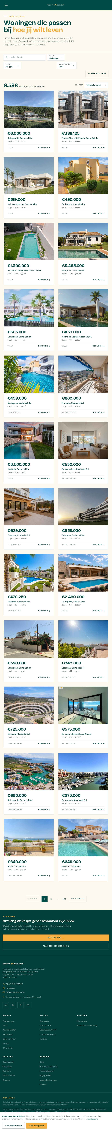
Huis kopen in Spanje (48, 1066)
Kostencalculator (47, 1071)
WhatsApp (10, 988)
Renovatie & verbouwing (87, 1025)
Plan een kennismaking (56, 946)
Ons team (7, 1071)
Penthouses (7, 1034)
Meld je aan (56, 938)
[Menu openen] (6, 5)
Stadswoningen (9, 1039)
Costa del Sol (45, 1025)
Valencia (43, 1039)
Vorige (34, 899)
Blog (42, 1062)
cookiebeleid (93, 1119)
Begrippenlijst (45, 1075)
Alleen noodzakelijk (13, 1126)
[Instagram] (6, 1005)
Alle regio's (44, 1021)
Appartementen (9, 1030)
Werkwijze (7, 1066)
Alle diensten (82, 1021)
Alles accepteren (36, 1126)
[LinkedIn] (13, 1005)
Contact (43, 1084)
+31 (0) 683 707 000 (14, 984)
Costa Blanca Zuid (47, 1034)
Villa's (5, 1025)
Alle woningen (9, 1021)
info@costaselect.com (15, 992)
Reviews (6, 1080)
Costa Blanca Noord (48, 1030)
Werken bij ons (9, 1075)
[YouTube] (28, 1005)
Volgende (76, 899)
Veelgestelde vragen (48, 1080)
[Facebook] (20, 1005)
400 (64, 899)
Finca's (5, 1043)
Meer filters (98, 74)
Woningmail (8, 1048)
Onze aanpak (8, 1062)
